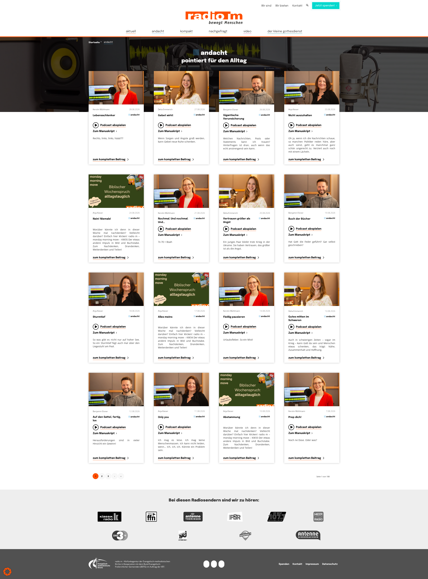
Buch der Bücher (299, 219)
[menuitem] (266, 6)
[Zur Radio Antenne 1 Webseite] (245, 536)
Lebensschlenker (104, 115)
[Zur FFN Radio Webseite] (151, 517)
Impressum (312, 564)
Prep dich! (295, 417)
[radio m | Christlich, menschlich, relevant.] (214, 18)
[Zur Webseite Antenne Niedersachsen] (308, 536)
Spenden (284, 564)
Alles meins (165, 317)
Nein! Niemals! (102, 219)
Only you (163, 417)
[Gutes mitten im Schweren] (311, 289)
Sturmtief (99, 317)
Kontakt (297, 5)
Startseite (94, 42)
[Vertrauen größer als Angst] (246, 191)
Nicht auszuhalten (300, 115)
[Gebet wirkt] (181, 87)
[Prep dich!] (311, 389)
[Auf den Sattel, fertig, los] (116, 389)
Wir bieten (281, 5)
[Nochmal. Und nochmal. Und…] (181, 191)
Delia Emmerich (165, 109)
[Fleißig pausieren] (246, 289)
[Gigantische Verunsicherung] (246, 87)
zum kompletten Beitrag (109, 159)
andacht (135, 115)
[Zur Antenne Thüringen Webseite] (193, 517)
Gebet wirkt (165, 115)
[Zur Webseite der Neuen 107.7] (276, 517)
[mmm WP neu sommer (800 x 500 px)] (116, 191)
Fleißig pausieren (234, 317)
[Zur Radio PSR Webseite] (235, 517)
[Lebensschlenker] (116, 87)
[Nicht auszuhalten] (311, 87)
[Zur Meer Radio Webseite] (318, 517)
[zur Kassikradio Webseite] (109, 517)
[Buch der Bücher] (311, 191)
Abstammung (231, 417)
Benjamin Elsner (230, 109)
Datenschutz (330, 564)
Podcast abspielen (113, 125)
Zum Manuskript (104, 131)
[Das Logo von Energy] (182, 536)
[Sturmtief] (116, 289)
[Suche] (307, 5)
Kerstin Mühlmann (101, 109)
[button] (7, 571)
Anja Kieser (293, 109)
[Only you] (181, 389)
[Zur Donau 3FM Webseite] (120, 536)
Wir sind (266, 5)
